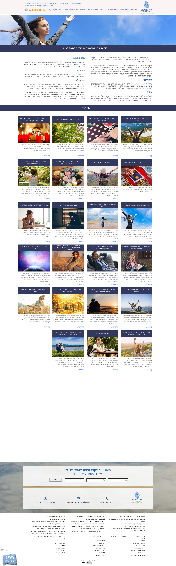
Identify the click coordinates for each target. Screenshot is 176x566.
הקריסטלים (103, 10)
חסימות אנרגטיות (113, 10)
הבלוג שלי (58, 10)
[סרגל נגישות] (2, 550)
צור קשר (51, 10)
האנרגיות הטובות (93, 10)
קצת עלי (131, 10)
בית (136, 10)
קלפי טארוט (74, 10)
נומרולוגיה (83, 10)
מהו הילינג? (123, 10)
